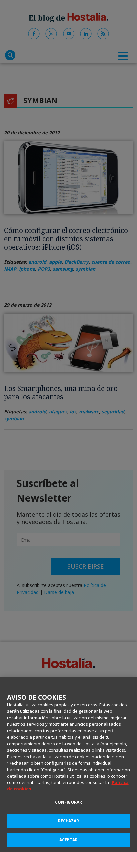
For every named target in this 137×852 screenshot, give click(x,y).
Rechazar (68, 821)
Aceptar (68, 840)
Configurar (68, 802)
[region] (68, 764)
